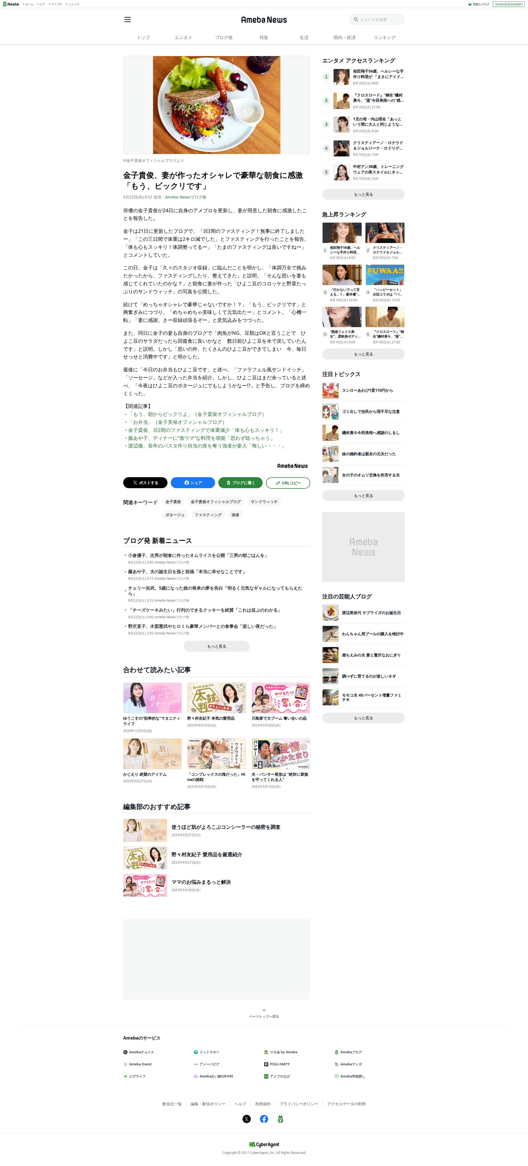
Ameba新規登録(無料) (508, 4)
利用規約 (263, 1103)
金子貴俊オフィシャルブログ (216, 501)
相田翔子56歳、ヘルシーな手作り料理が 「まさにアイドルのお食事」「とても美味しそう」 (378, 79)
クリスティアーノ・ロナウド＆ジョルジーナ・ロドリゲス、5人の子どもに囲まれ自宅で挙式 (378, 150)
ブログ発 (224, 37)
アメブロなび (280, 1076)
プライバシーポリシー (299, 1103)
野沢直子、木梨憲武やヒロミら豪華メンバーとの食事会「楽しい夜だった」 (203, 626)
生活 (304, 37)
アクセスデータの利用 (346, 1103)
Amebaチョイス (141, 1052)
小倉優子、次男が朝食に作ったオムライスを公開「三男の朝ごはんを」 (198, 555)
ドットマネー (209, 1052)
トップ (143, 37)
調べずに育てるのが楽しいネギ (369, 676)
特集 (264, 37)
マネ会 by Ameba (283, 1052)
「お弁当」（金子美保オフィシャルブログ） (177, 422)
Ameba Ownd (140, 1064)
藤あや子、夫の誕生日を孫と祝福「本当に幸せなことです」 (187, 571)
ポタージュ (175, 514)
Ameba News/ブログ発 (185, 197)
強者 (235, 514)
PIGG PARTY (280, 1064)
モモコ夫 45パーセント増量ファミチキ (372, 697)
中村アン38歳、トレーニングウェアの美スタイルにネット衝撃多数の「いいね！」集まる (378, 174)
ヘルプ (240, 1103)
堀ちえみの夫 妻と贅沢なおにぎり (371, 654)
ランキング (385, 37)
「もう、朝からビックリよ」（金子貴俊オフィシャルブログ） (197, 414)
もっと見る (216, 646)
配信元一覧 (172, 1103)
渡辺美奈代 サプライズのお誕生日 (371, 612)
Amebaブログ (351, 1052)
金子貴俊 (173, 501)
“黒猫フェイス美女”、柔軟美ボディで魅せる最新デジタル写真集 (345, 338)
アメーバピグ (209, 1064)
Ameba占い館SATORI (216, 1076)
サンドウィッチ (264, 501)
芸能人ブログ (481, 4)
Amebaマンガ (351, 1064)
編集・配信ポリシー (208, 1103)
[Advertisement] (172, 958)
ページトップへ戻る (264, 1016)
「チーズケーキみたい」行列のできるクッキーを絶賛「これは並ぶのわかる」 (205, 610)
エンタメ (183, 37)
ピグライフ (137, 1076)
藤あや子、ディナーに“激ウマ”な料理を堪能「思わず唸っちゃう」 (201, 438)
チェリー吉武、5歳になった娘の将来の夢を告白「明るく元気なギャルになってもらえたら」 (215, 591)
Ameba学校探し (352, 1076)
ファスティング (208, 514)
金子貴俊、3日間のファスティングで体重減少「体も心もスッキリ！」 (206, 430)
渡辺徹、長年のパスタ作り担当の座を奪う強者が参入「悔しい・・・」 (207, 445)
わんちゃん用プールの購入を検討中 (373, 633)
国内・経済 (345, 37)
